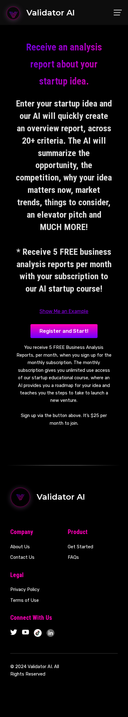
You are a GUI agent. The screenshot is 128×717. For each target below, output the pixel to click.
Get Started (80, 547)
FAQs (73, 557)
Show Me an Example (63, 311)
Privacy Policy (24, 589)
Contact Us (22, 557)
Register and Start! (64, 331)
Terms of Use (24, 600)
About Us (20, 547)
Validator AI (50, 13)
